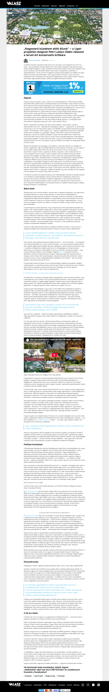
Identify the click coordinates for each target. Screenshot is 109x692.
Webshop (62, 6)
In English (70, 6)
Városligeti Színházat (31, 515)
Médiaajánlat (52, 685)
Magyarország (49, 676)
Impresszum (28, 685)
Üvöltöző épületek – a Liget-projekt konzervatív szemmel (44, 273)
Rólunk (37, 6)
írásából (61, 252)
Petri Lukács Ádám (34, 60)
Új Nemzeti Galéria (32, 491)
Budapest (28, 676)
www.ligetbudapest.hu (42, 420)
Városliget (60, 676)
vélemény (52, 60)
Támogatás (45, 6)
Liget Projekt (38, 676)
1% (77, 6)
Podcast (54, 6)
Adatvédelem (38, 685)
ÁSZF (45, 685)
